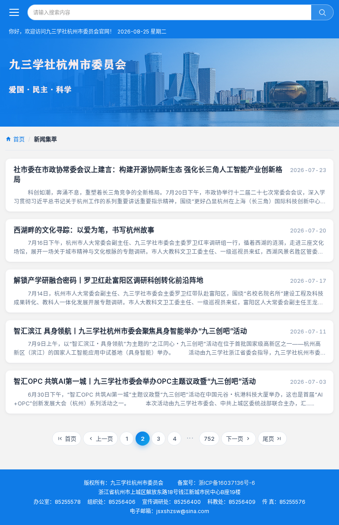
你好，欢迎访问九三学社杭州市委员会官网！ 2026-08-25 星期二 (87, 31)
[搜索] (322, 12)
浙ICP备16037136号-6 (227, 483)
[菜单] (14, 12)
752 (209, 438)
